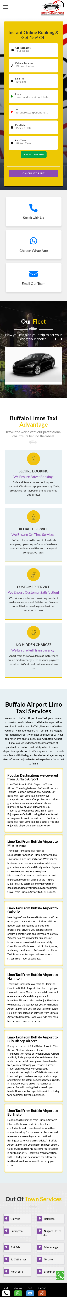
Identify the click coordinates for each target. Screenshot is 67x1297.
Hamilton (49, 1218)
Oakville (15, 1218)
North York (16, 1271)
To (16, 109)
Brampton (49, 1271)
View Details (33, 371)
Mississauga (51, 1247)
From (18, 94)
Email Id (19, 78)
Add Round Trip (33, 154)
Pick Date (20, 124)
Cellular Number (24, 63)
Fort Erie (15, 1247)
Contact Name (23, 47)
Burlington (16, 1231)
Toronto (48, 1259)
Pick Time (20, 140)
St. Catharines (18, 1259)
